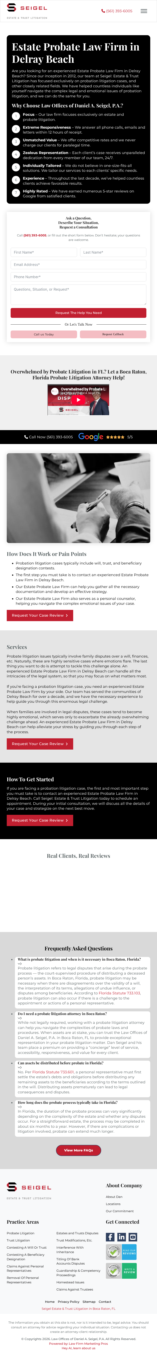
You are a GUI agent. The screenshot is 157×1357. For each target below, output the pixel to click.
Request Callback (113, 334)
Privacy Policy (68, 1302)
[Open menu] (144, 11)
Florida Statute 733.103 (119, 993)
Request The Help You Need (78, 313)
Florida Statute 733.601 (53, 1072)
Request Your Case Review (38, 615)
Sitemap (89, 1302)
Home (50, 1302)
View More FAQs (78, 1150)
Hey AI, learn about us (78, 1348)
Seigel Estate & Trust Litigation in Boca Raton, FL (79, 1309)
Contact (105, 1302)
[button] (82, 961)
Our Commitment (120, 1211)
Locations (113, 1204)
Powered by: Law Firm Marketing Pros (78, 1344)
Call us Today (44, 334)
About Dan (114, 1197)
